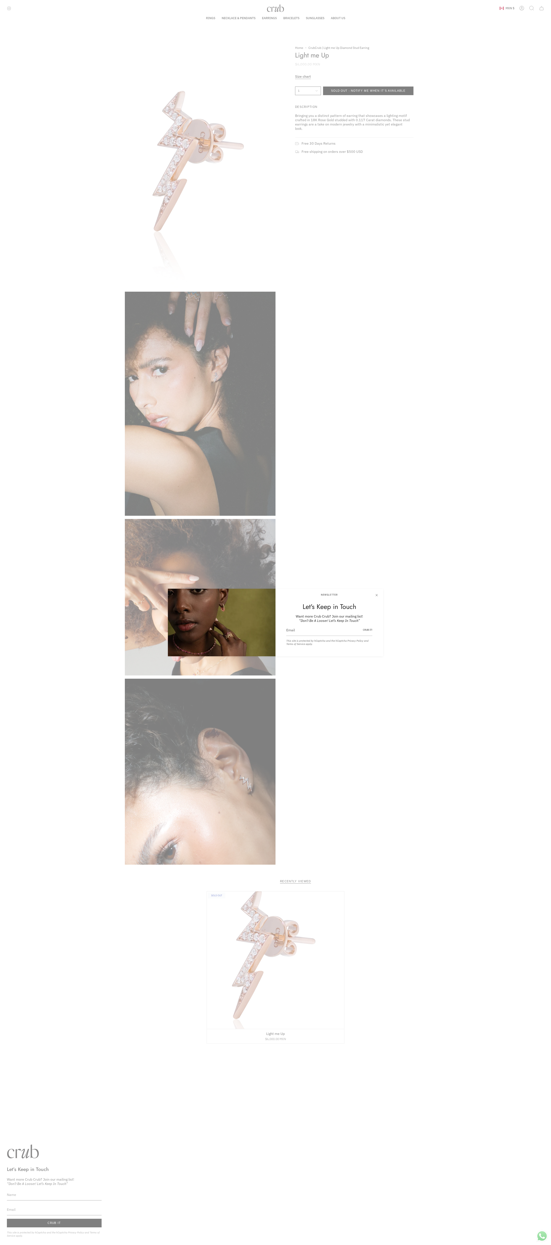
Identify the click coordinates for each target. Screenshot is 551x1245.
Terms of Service (295, 644)
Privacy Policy (355, 640)
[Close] (377, 595)
